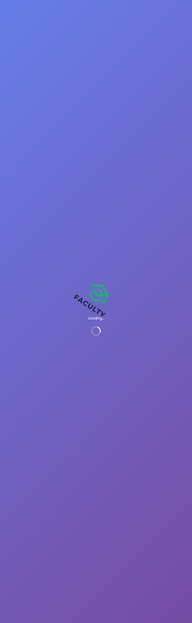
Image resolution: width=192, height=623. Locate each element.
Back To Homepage (28, 348)
